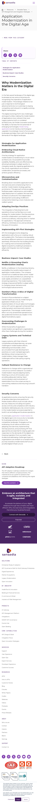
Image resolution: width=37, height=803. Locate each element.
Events (4, 709)
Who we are (5, 722)
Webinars (5, 699)
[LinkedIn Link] (19, 756)
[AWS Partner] (6, 776)
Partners (4, 732)
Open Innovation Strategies (10, 641)
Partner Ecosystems (8, 575)
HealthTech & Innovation (9, 589)
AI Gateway (5, 610)
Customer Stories (7, 683)
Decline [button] (26, 799)
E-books (4, 689)
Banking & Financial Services (11, 593)
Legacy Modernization (9, 578)
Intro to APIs (6, 679)
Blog (3, 686)
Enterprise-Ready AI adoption (11, 565)
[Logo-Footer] (18, 552)
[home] (8, 3)
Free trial (18, 520)
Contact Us (5, 747)
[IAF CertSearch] (11, 765)
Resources (10, 9)
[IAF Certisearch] (11, 765)
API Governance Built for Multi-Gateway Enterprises (18, 568)
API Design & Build (8, 634)
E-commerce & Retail (8, 596)
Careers (4, 729)
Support (4, 651)
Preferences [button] (11, 799)
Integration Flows (7, 638)
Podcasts (5, 706)
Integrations (5, 616)
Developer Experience (9, 664)
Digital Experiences (8, 571)
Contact (4, 726)
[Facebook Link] (3, 756)
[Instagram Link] (8, 756)
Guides (4, 696)
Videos (4, 703)
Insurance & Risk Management (11, 599)
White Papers (6, 693)
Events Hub (5, 623)
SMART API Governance (9, 620)
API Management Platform (10, 613)
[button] (33, 3)
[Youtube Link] (24, 756)
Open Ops (5, 657)
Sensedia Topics (22, 9)
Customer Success (8, 667)
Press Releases (6, 713)
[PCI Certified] (22, 776)
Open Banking (6, 626)
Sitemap (4, 739)
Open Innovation (7, 581)
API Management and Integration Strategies (16, 12)
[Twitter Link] (14, 757)
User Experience (7, 654)
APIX (3, 676)
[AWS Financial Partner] (14, 776)
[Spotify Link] (29, 757)
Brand (3, 736)
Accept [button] (18, 799)
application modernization (21, 416)
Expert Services (6, 661)
